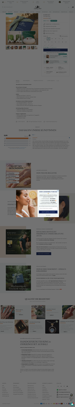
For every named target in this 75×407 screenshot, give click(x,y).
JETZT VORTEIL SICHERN (48, 212)
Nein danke (48, 215)
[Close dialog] (58, 191)
